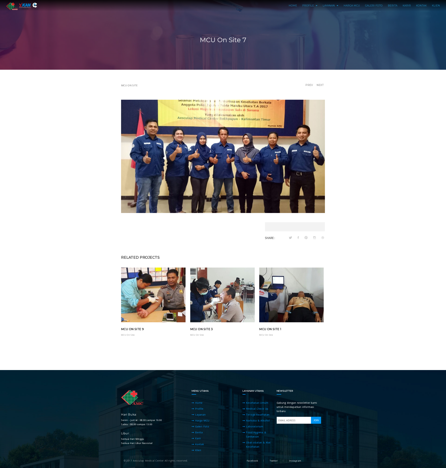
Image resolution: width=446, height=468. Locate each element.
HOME (293, 5)
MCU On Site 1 (270, 329)
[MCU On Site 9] (153, 294)
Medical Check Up (257, 408)
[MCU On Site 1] (291, 294)
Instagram (295, 460)
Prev (309, 85)
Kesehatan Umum (257, 402)
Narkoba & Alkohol (258, 420)
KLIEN (436, 5)
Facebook (252, 460)
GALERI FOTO (374, 5)
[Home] (22, 6)
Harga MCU (202, 420)
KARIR (407, 5)
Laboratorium (254, 426)
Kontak (199, 444)
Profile (199, 408)
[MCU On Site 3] (222, 294)
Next (320, 85)
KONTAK (421, 5)
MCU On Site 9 (132, 329)
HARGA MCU (352, 5)
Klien (198, 450)
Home (199, 402)
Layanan (200, 414)
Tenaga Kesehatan (258, 414)
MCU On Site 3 (201, 329)
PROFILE (308, 5)
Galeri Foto (202, 426)
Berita (199, 432)
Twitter (274, 460)
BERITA (392, 5)
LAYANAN (329, 5)
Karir (198, 438)
